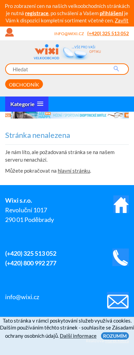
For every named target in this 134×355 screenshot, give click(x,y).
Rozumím (115, 336)
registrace (36, 13)
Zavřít (122, 20)
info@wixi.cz (69, 33)
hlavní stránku (74, 171)
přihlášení (111, 13)
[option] (67, 115)
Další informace (78, 336)
